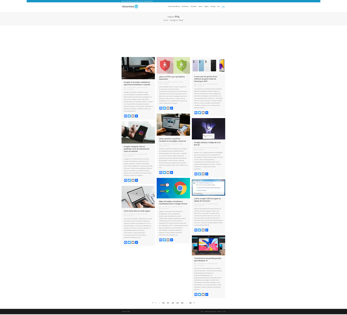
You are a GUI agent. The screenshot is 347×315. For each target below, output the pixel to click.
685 (190, 303)
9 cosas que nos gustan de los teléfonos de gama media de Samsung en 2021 (205, 78)
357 (168, 303)
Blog (125, 87)
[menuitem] (174, 6)
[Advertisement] (173, 39)
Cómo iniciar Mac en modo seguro (137, 211)
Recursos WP (126, 311)
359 (177, 303)
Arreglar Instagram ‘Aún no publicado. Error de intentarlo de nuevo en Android (136, 148)
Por (131, 87)
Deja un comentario (129, 89)
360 (182, 303)
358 (173, 303)
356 (163, 303)
